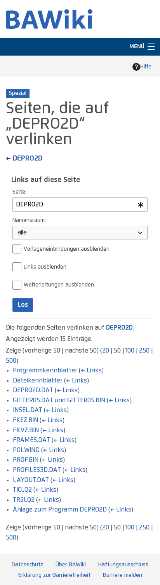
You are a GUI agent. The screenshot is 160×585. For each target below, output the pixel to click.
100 (129, 351)
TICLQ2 (22, 490)
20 (105, 351)
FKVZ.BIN (26, 430)
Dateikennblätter (38, 380)
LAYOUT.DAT (31, 480)
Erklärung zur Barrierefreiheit (54, 575)
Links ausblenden (45, 267)
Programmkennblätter (45, 370)
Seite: (19, 192)
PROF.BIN (25, 460)
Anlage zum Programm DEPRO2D (60, 509)
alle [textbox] (22, 232)
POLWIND (26, 450)
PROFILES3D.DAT (37, 470)
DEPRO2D (27, 158)
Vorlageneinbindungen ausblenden (67, 249)
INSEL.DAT (27, 410)
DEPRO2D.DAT (33, 390)
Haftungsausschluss (123, 565)
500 (11, 361)
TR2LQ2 (24, 500)
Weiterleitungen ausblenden (59, 285)
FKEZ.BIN (25, 420)
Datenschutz (27, 565)
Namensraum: (29, 220)
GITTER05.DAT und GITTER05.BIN (59, 400)
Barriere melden (122, 575)
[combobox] (80, 204)
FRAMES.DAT (31, 440)
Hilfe (145, 67)
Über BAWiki (71, 565)
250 (144, 351)
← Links (91, 370)
